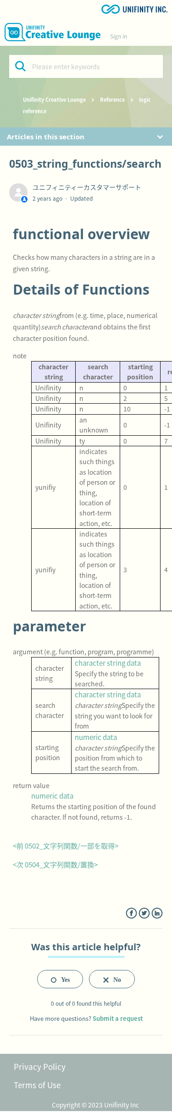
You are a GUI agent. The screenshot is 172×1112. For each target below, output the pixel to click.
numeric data (96, 737)
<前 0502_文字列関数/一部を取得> (65, 845)
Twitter (144, 913)
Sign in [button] (118, 36)
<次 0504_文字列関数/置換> (55, 864)
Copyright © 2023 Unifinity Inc (95, 1104)
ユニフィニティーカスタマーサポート (87, 187)
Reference (112, 99)
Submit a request (118, 1018)
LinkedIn (157, 913)
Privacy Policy (40, 1066)
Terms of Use (37, 1084)
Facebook (131, 913)
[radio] (60, 979)
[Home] (52, 32)
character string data (108, 663)
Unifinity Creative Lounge (54, 99)
